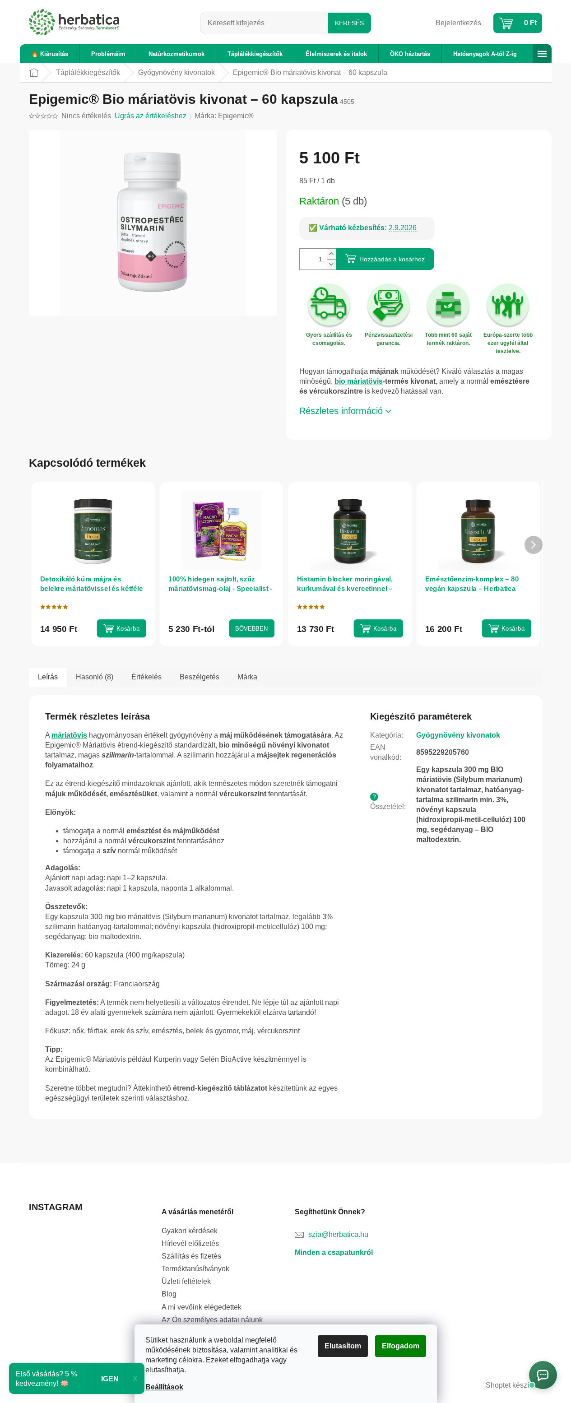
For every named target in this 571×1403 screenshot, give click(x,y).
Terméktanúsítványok (195, 1269)
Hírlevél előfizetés (190, 1243)
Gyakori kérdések (190, 1231)
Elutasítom (343, 1346)
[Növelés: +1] (331, 254)
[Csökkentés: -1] (331, 264)
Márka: (224, 116)
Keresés (349, 23)
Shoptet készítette (514, 1385)
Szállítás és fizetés (191, 1256)
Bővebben (251, 628)
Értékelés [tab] (146, 677)
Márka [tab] (247, 677)
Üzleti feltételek (186, 1281)
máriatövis (69, 735)
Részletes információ (341, 411)
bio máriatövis (358, 381)
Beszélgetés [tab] (199, 677)
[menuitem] (49, 53)
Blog (169, 1294)
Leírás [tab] (48, 677)
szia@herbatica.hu (338, 1234)
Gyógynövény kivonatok (458, 735)
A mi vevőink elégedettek (201, 1307)
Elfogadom (400, 1346)
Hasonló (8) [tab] (94, 677)
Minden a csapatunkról (334, 1252)
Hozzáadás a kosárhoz (392, 259)
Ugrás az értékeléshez (150, 116)
